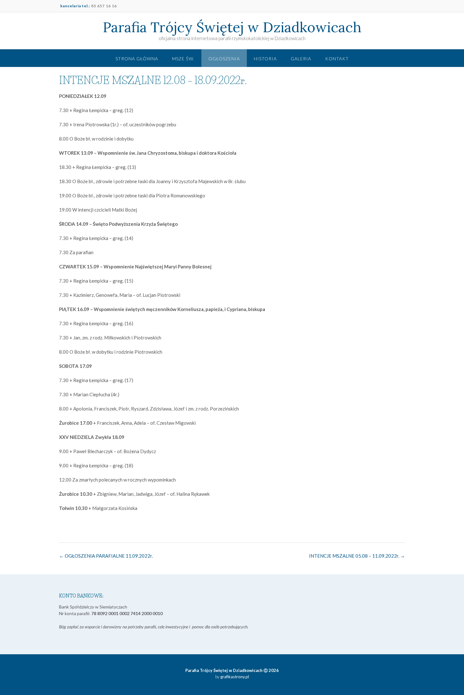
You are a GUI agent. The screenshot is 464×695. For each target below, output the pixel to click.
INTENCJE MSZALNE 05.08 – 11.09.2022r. (357, 556)
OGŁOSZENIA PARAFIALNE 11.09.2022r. (106, 556)
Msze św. (183, 58)
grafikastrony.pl (234, 676)
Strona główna (137, 58)
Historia (265, 58)
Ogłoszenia (224, 58)
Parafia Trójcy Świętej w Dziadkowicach (232, 27)
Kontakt (337, 58)
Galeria (301, 58)
